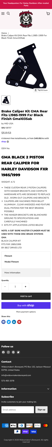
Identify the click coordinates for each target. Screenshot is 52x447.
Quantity (5, 280)
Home (4, 33)
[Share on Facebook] (3, 322)
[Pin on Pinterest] (19, 322)
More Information (12, 272)
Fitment (8, 255)
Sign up (41, 409)
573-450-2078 (7, 380)
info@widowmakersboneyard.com (16, 375)
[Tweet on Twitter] (9, 322)
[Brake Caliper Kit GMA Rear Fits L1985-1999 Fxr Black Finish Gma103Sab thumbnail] (6, 100)
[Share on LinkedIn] (14, 322)
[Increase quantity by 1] (25, 286)
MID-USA (8, 123)
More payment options (26, 312)
